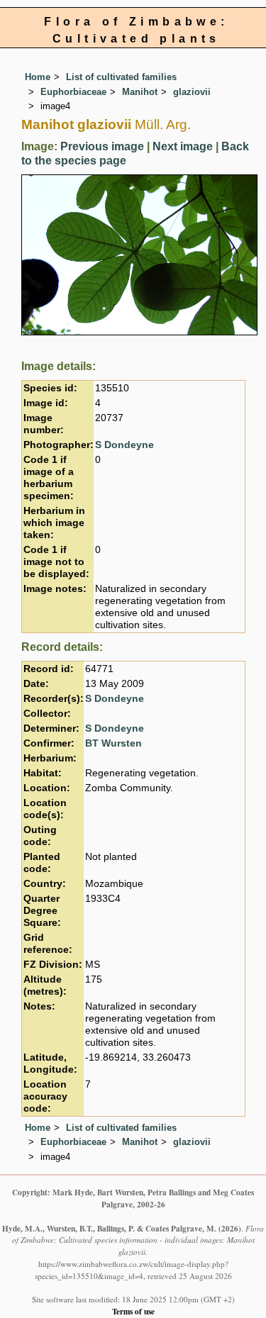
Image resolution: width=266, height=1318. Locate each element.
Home (37, 77)
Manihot (139, 91)
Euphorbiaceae (73, 91)
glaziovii (192, 91)
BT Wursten (113, 743)
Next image (183, 146)
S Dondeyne (124, 445)
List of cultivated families (121, 77)
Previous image (102, 146)
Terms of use (133, 1311)
